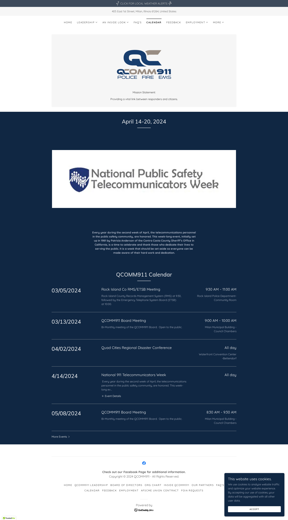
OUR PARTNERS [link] (203, 485)
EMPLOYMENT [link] (129, 490)
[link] (144, 64)
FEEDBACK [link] (173, 22)
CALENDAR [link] (153, 22)
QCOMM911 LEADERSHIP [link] (91, 485)
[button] (87, 22)
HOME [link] (68, 22)
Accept (254, 509)
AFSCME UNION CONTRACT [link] (160, 490)
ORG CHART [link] (153, 485)
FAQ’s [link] (138, 22)
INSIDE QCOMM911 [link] (176, 485)
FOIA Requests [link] (192, 490)
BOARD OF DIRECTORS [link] (126, 485)
